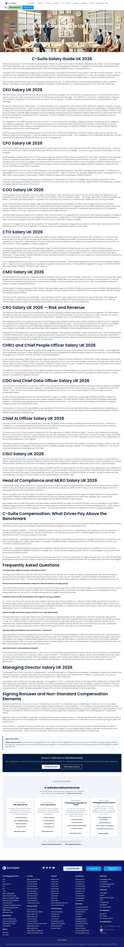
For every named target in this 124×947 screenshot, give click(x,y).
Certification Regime (69, 370)
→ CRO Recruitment (104, 823)
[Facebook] (43, 867)
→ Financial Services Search (104, 829)
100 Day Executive (56, 926)
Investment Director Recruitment (37, 923)
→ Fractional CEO (20, 827)
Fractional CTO (80, 891)
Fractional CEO (80, 879)
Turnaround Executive (9, 919)
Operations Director (81, 923)
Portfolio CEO (55, 914)
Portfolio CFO (55, 916)
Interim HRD (54, 900)
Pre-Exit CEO (55, 919)
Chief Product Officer (9, 923)
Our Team (6, 935)
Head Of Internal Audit (9, 896)
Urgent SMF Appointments (10, 907)
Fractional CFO (80, 882)
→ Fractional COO (48, 827)
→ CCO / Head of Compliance (104, 826)
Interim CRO (54, 893)
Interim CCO (55, 879)
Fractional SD (79, 900)
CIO (4, 889)
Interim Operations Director (59, 903)
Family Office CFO (32, 916)
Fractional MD (79, 898)
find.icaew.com (10, 745)
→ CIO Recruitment (75, 822)
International (7, 926)
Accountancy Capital (106, 918)
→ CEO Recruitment (20, 817)
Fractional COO (80, 889)
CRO (4, 886)
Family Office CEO (32, 914)
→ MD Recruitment (20, 824)
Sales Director (79, 926)
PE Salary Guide (56, 928)
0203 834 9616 (63, 84)
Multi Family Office (32, 928)
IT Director (78, 916)
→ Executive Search (76, 828)
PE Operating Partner (57, 921)
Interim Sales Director (57, 905)
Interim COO (55, 891)
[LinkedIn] (50, 867)
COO (4, 882)
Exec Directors (7, 884)
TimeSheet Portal (105, 886)
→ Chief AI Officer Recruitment (76, 825)
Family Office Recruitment (35, 912)
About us (5, 932)
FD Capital (103, 913)
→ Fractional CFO (48, 824)
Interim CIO (54, 886)
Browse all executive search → (52, 844)
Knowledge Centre (105, 879)
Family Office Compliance (35, 930)
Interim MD (54, 896)
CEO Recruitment (32, 882)
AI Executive (103, 905)
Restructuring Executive (10, 921)
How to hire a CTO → (76, 833)
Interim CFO (54, 884)
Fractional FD (79, 893)
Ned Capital (103, 916)
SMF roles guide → (103, 833)
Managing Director (81, 919)
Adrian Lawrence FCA (53, 82)
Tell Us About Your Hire (71, 767)
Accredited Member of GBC (111, 926)
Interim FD (54, 898)
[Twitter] (46, 867)
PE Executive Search (57, 912)
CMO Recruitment (32, 893)
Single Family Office (33, 926)
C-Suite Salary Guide (33, 903)
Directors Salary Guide (82, 933)
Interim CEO (54, 882)
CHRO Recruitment (32, 889)
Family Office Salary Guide (35, 933)
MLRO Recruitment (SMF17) (11, 900)
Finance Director (80, 912)
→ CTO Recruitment (76, 819)
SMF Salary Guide (8, 912)
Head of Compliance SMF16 (11, 898)
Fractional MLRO (7, 903)
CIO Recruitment (32, 891)
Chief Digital (103, 893)
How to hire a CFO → (48, 831)
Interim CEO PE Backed (58, 923)
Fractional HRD (79, 896)
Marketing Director (81, 921)
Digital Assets (7, 910)
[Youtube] (53, 867)
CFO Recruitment (32, 886)
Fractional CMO (80, 886)
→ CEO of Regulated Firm (20, 821)
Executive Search (32, 909)
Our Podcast (103, 882)
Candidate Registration (107, 884)
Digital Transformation (107, 898)
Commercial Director (81, 907)
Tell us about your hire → (73, 844)
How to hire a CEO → (20, 831)
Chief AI (102, 895)
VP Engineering (104, 902)
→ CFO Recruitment (48, 817)
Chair (4, 891)
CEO (4, 879)
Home (52, 46)
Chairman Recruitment (82, 930)
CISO (101, 900)
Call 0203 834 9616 (51, 767)
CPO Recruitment (32, 898)
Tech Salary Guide (105, 907)
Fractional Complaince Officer (12, 905)
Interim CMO (55, 889)
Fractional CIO (79, 884)
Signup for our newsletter (113, 868)
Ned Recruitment (80, 928)
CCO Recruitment (32, 884)
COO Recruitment (32, 896)
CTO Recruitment (32, 900)
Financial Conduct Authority (97, 124)
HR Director (78, 914)
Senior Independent (9, 893)
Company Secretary (81, 909)
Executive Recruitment (33, 879)
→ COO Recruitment (48, 821)
